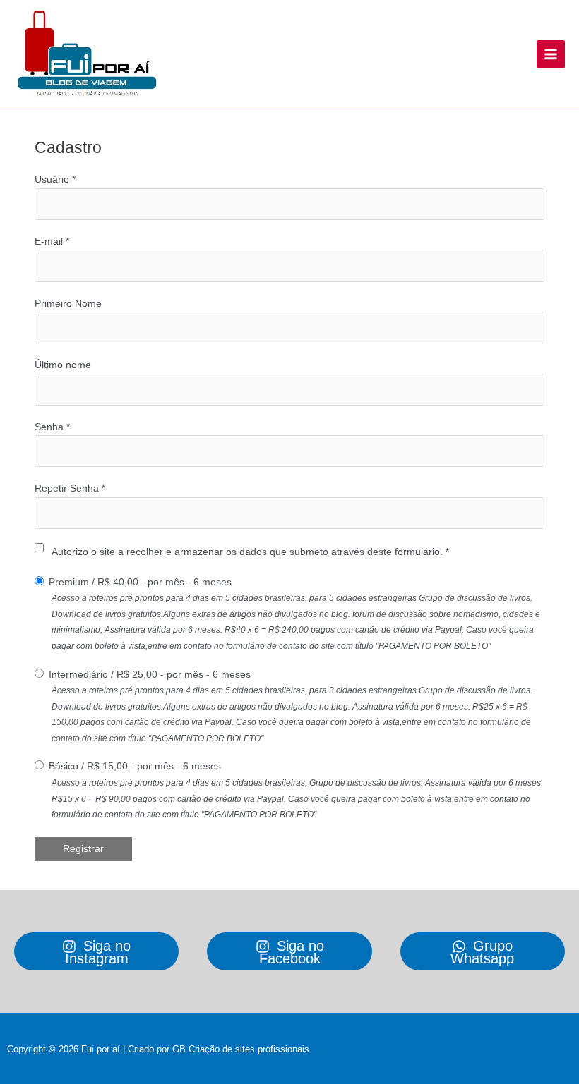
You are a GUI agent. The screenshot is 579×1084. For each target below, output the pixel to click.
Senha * (52, 427)
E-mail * (52, 241)
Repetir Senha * (70, 488)
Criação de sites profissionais (249, 1049)
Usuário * (55, 179)
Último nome (63, 365)
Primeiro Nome (68, 303)
